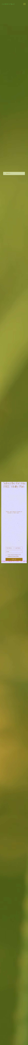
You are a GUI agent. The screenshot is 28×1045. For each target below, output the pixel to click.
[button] (25, 484)
